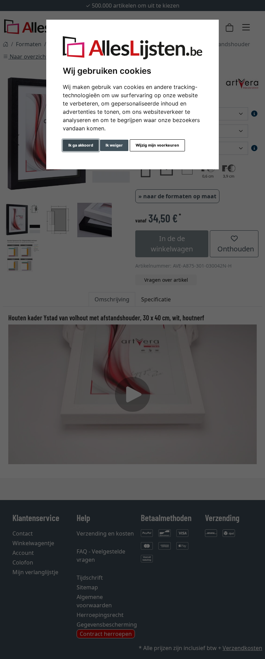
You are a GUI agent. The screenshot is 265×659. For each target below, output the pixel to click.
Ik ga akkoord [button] (80, 145)
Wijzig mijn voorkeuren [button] (157, 145)
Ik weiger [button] (114, 145)
